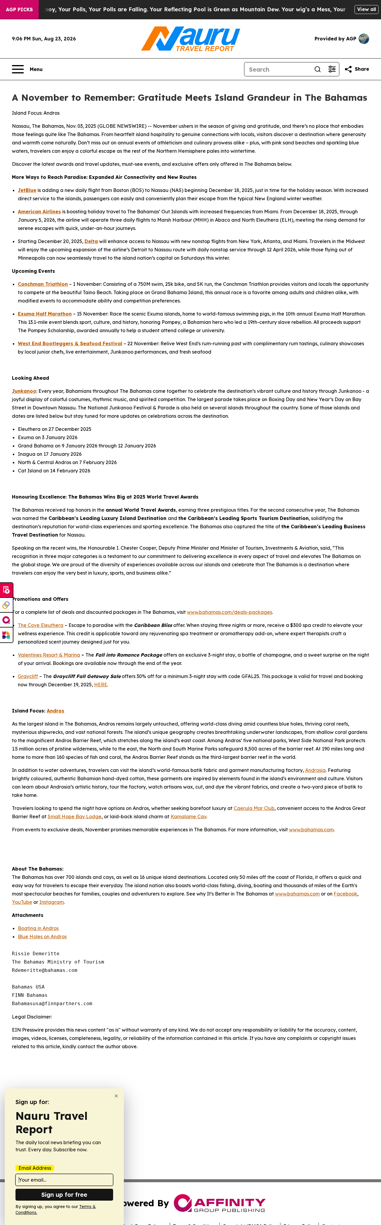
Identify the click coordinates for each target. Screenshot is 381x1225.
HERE (100, 685)
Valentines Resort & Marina (49, 655)
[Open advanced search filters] (332, 69)
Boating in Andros (38, 928)
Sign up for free (64, 1194)
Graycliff (28, 676)
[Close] (116, 1096)
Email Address (34, 1168)
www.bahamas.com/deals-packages (229, 612)
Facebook (345, 894)
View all (366, 9)
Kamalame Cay (188, 816)
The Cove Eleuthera (40, 625)
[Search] (317, 69)
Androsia (315, 770)
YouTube (22, 902)
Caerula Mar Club (254, 808)
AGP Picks (19, 9)
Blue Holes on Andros (42, 936)
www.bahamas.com (311, 830)
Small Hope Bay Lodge (75, 816)
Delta (91, 241)
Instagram (51, 902)
